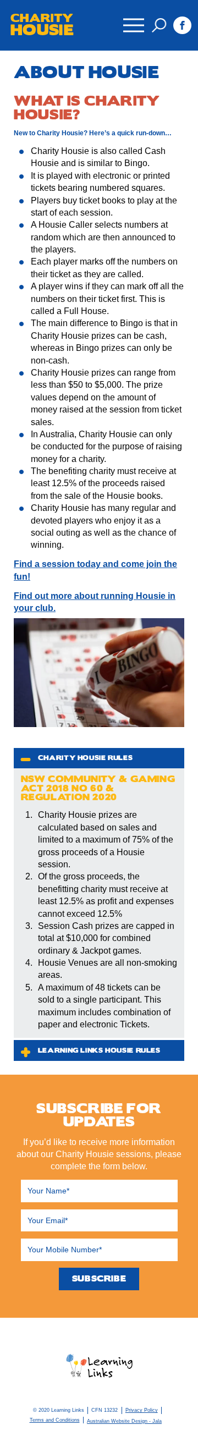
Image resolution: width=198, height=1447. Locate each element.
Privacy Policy (141, 1410)
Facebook (182, 25)
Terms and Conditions (55, 1420)
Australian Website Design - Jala (124, 1421)
